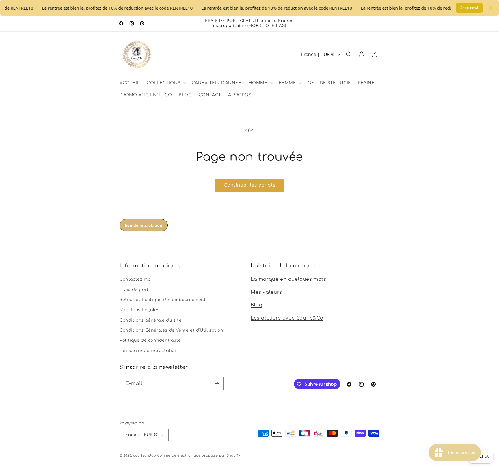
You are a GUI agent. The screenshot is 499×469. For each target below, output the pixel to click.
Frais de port (134, 289)
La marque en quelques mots (288, 279)
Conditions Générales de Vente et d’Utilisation (171, 330)
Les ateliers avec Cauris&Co (287, 317)
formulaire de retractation (149, 350)
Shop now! (469, 7)
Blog (256, 305)
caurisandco (144, 455)
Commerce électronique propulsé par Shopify (198, 455)
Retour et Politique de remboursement (163, 299)
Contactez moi (136, 279)
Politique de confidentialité (150, 340)
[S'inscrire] (217, 383)
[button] (165, 83)
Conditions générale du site (151, 320)
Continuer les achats (249, 185)
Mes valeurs (266, 292)
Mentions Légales (140, 309)
